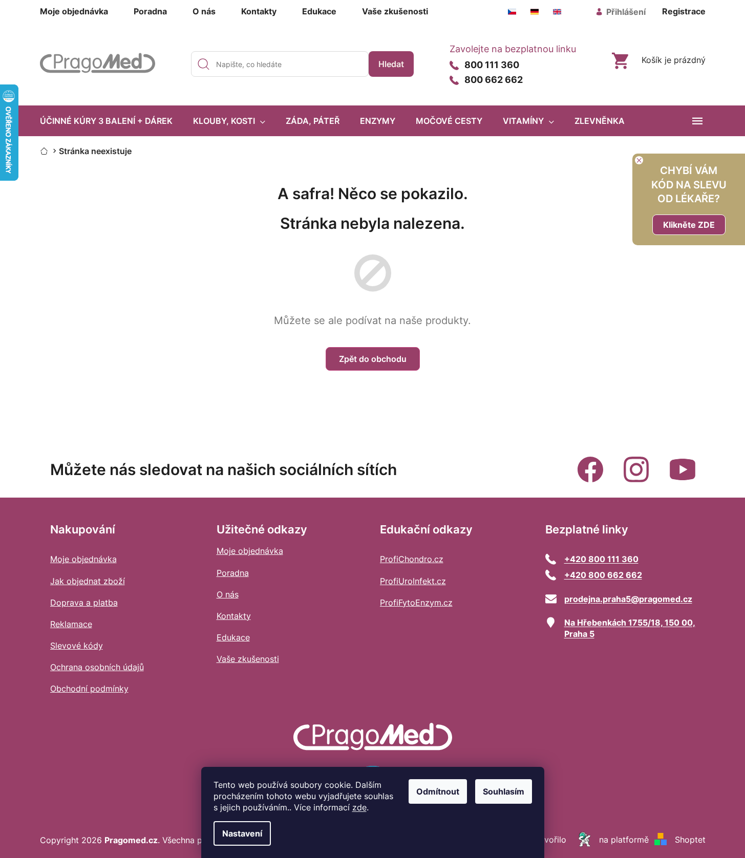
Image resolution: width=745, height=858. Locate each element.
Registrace (684, 11)
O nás (204, 11)
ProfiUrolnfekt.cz (413, 581)
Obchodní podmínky (89, 688)
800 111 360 (491, 65)
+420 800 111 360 (601, 559)
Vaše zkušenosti (395, 11)
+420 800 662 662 (603, 575)
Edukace (319, 11)
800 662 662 (493, 80)
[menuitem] (106, 121)
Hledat (391, 64)
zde (359, 807)
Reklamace (71, 624)
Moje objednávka (74, 11)
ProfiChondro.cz (411, 559)
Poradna (150, 11)
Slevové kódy (76, 645)
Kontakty (258, 11)
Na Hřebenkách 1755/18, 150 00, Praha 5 (629, 628)
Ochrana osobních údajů (97, 667)
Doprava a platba (84, 602)
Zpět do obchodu (373, 359)
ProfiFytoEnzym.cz (416, 602)
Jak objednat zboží (87, 581)
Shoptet (690, 839)
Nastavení (242, 833)
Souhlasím (503, 791)
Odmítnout (437, 791)
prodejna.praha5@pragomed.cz (628, 599)
